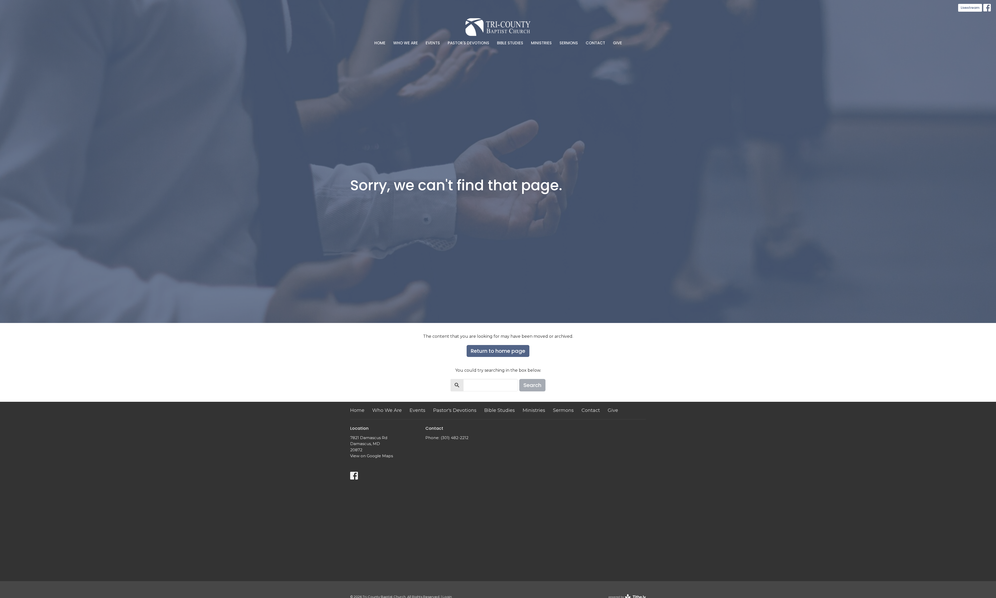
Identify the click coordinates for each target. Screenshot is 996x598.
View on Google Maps (371, 455)
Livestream (970, 7)
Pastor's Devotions (468, 43)
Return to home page (498, 351)
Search (532, 385)
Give (617, 43)
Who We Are (405, 43)
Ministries (541, 43)
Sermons (568, 43)
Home (379, 43)
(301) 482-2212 (454, 437)
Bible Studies (510, 43)
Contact (595, 43)
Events (433, 43)
